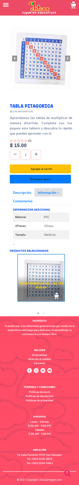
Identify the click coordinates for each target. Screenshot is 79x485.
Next (75, 282)
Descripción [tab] (22, 192)
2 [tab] (44, 313)
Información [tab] (47, 192)
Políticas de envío (39, 391)
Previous (7, 282)
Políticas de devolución (39, 396)
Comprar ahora (41, 179)
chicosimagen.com (50, 479)
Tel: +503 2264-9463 (39, 463)
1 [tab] (38, 313)
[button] (14, 58)
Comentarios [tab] (23, 200)
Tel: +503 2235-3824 (39, 458)
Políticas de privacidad (39, 400)
